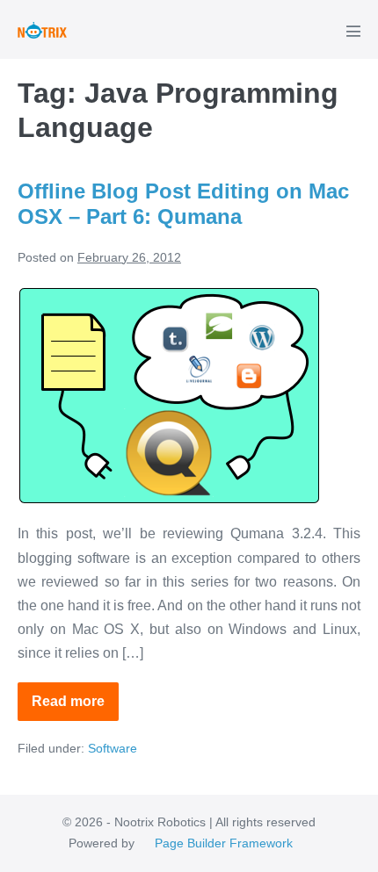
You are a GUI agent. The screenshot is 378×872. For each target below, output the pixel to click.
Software (112, 748)
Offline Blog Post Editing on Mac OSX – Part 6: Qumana (183, 203)
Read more (75, 707)
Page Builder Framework (224, 843)
